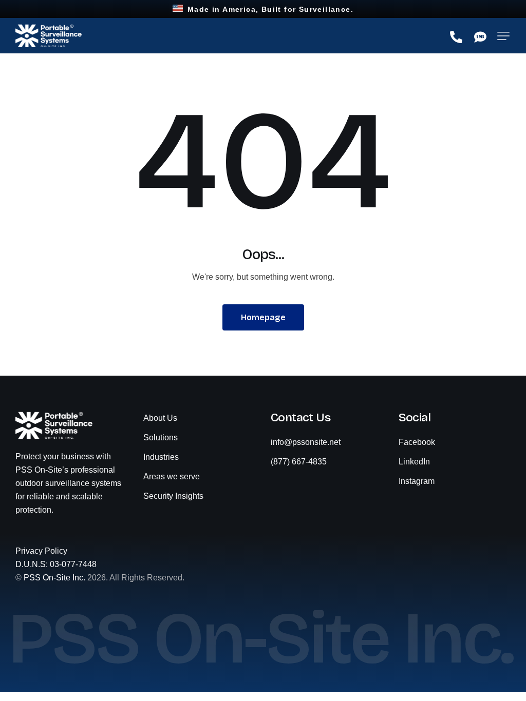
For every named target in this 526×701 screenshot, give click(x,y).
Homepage (263, 317)
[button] (503, 36)
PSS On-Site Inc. (54, 577)
